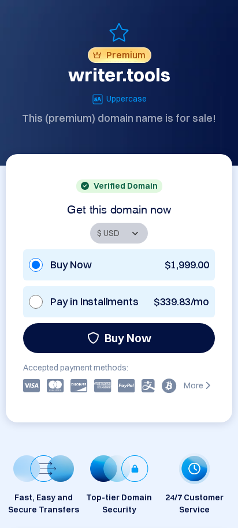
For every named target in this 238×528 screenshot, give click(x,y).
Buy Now (128, 338)
